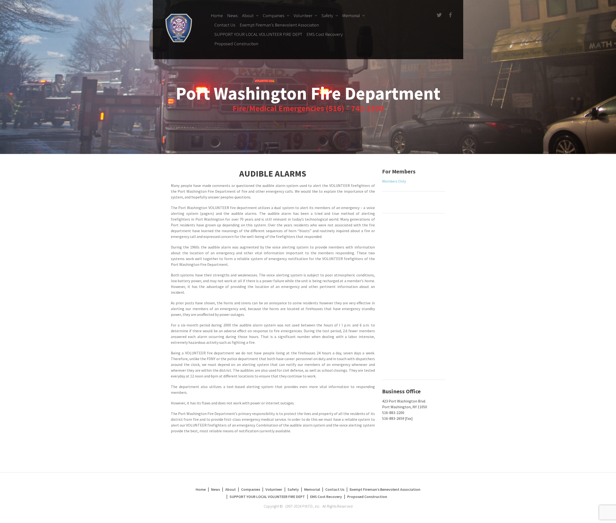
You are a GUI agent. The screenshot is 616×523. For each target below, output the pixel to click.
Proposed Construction (236, 43)
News (232, 15)
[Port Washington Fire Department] (179, 27)
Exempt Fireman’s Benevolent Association (279, 25)
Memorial (351, 15)
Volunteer (303, 15)
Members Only (394, 181)
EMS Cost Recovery (325, 34)
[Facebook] (449, 15)
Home (217, 15)
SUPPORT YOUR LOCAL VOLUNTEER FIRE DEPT (258, 34)
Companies (273, 15)
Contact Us (224, 25)
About (248, 15)
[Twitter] (438, 15)
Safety (327, 15)
